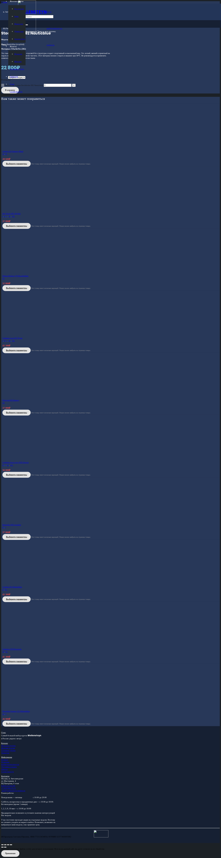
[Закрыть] (27, 24)
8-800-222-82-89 (8, 786)
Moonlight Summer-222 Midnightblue (16, 711)
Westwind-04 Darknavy (10, 400)
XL (10, 216)
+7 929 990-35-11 (8, 788)
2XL (13, 216)
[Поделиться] (8, 844)
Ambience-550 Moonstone (11, 649)
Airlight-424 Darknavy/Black (12, 151)
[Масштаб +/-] (2, 844)
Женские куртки (8, 748)
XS (3, 154)
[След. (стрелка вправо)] (5, 847)
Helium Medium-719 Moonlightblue (15, 276)
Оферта (4, 769)
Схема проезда (7, 772)
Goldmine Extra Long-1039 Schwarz (15, 462)
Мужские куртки (8, 745)
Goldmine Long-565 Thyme (12, 338)
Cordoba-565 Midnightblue (12, 587)
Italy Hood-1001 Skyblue (11, 214)
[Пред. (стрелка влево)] (2, 847)
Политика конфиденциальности (10, 763)
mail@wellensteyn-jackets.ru (13, 790)
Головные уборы (8, 750)
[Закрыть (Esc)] (11, 844)
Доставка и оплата (9, 767)
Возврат (4, 759)
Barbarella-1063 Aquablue (11, 525)
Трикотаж (5, 753)
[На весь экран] (5, 844)
